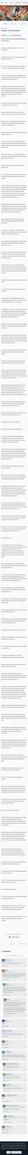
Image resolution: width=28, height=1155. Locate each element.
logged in (14, 955)
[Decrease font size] (2, 24)
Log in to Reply (5, 966)
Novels (11, 2)
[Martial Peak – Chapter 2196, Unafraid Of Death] (25, 24)
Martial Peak (4, 28)
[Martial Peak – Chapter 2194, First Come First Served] (20, 24)
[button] (11, 944)
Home (6, 2)
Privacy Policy (23, 1148)
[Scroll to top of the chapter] (23, 944)
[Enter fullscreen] (15, 24)
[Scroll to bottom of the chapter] (23, 24)
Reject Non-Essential (16, 1152)
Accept (8, 1152)
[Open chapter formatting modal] (12, 24)
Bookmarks (18, 2)
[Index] (14, 944)
